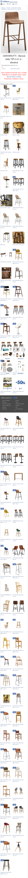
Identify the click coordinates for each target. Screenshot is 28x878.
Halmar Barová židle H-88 (6, 502)
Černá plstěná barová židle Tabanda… (8, 835)
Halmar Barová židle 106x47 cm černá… (9, 317)
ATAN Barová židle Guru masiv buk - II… (9, 539)
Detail (11, 99)
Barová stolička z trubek (5, 207)
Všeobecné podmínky (20, 403)
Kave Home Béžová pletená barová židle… (9, 576)
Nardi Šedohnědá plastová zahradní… (20, 280)
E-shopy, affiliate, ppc (6, 405)
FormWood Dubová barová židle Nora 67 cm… (10, 298)
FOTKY (3, 4)
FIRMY (9, 4)
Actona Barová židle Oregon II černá (20, 613)
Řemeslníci (4, 402)
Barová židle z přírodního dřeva (19, 244)
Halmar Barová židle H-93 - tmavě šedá (8, 428)
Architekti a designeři (6, 403)
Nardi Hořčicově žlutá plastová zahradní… (9, 650)
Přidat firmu (4, 408)
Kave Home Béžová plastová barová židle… (9, 483)
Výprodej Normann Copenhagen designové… (9, 687)
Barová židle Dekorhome (17, 335)
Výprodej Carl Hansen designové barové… (9, 872)
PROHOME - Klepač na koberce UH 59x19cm (10, 116)
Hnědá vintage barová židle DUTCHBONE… (9, 668)
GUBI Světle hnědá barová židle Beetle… (9, 226)
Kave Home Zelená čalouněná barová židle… (9, 779)
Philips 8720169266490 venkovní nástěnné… (9, 594)
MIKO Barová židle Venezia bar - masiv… (9, 613)
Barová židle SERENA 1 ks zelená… (20, 465)
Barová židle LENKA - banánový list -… (8, 631)
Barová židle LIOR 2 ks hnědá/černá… (20, 317)
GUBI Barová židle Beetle (6, 391)
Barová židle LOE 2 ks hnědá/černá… (20, 170)
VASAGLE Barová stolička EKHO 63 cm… (9, 280)
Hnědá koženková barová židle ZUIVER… (9, 724)
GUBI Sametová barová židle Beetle (20, 391)
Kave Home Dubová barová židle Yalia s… (9, 798)
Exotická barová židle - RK (6, 705)
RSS (16, 407)
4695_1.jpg (3, 244)
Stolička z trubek (4, 135)
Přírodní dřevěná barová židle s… (19, 835)
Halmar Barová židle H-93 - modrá (7, 557)
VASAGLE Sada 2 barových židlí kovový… (9, 152)
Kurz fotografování (19, 408)
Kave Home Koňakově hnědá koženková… (9, 761)
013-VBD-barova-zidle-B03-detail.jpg (8, 261)
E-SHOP (15, 4)
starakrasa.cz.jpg (16, 152)
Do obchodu (5, 99)
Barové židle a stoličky (15, 68)
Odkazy (17, 402)
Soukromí (17, 405)
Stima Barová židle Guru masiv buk (20, 631)
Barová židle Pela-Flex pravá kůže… (8, 98)
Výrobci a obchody (6, 400)
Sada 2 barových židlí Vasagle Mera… (8, 446)
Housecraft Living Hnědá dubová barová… (9, 335)
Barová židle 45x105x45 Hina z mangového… (10, 816)
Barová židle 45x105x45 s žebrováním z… (9, 742)
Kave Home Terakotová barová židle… (20, 761)
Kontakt (17, 400)
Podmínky (4, 407)
